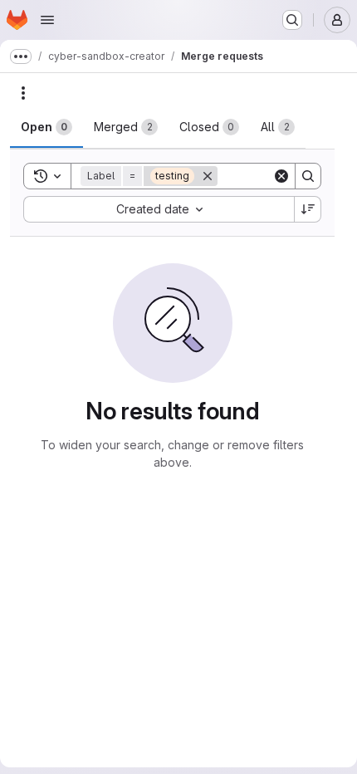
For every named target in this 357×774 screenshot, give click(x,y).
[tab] (46, 127)
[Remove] (208, 176)
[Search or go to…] (292, 20)
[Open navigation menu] (47, 20)
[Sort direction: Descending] (308, 209)
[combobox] (158, 209)
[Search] (308, 176)
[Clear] (281, 176)
